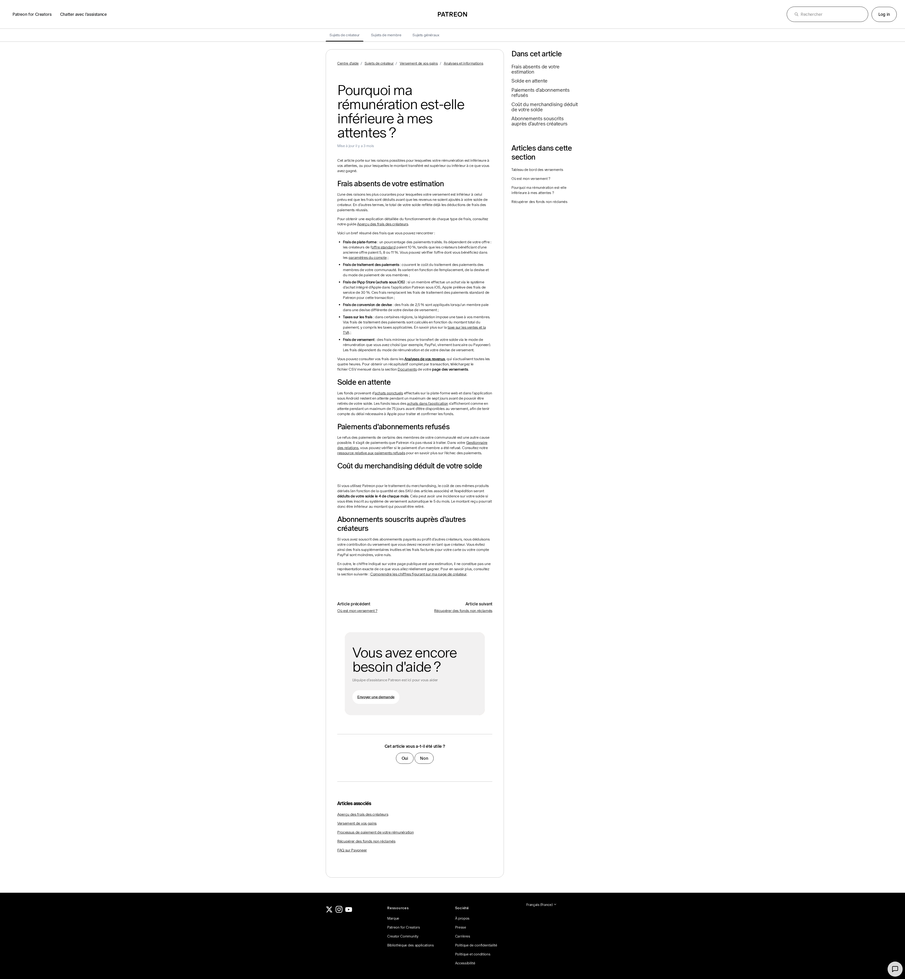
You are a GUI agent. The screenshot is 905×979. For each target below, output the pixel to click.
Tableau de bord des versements (537, 170)
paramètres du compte (368, 257)
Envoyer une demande (376, 697)
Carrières (462, 936)
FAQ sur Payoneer (352, 850)
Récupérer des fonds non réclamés (463, 610)
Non (424, 758)
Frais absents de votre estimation (535, 69)
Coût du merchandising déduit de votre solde (544, 107)
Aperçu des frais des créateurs (382, 224)
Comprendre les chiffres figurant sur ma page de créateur (418, 574)
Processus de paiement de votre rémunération (375, 832)
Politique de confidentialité (476, 945)
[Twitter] (329, 911)
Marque (393, 918)
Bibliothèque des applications (410, 945)
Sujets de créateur (379, 63)
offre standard (384, 247)
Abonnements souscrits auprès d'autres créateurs (539, 121)
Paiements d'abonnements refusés (540, 92)
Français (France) (539, 905)
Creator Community (403, 936)
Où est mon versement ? (357, 610)
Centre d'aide (348, 63)
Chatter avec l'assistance (83, 14)
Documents (407, 369)
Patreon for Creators (32, 14)
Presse (460, 927)
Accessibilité (465, 963)
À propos (462, 918)
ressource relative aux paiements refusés (371, 453)
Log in (884, 14)
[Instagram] (339, 911)
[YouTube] (348, 911)
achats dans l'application (427, 403)
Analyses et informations (463, 63)
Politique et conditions (472, 954)
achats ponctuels (389, 393)
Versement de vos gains (419, 63)
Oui (405, 758)
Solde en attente (529, 81)
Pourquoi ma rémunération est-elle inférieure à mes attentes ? (538, 190)
